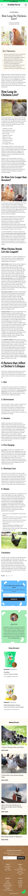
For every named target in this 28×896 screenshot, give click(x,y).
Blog (20, 866)
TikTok (20, 887)
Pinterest (20, 883)
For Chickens (8, 866)
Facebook (20, 882)
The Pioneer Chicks (15, 638)
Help (8, 880)
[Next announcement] (27, 1)
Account (8, 882)
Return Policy (8, 883)
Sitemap (8, 888)
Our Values (20, 868)
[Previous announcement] (1, 1)
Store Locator (7, 870)
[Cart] (26, 5)
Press (20, 874)
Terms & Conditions (7, 885)
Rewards (20, 871)
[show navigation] (2, 4)
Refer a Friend (20, 873)
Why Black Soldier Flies (20, 870)
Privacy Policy (8, 887)
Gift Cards (7, 868)
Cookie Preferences (7, 890)
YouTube (20, 885)
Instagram (20, 880)
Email (14, 595)
